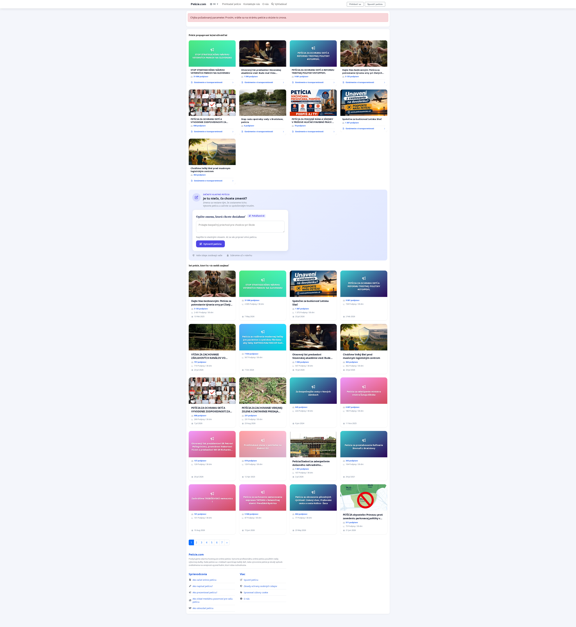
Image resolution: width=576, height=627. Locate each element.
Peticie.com (198, 4)
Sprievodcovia (198, 574)
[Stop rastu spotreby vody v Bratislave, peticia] (262, 112)
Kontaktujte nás (251, 4)
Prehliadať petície (231, 4)
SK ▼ (216, 4)
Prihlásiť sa (355, 4)
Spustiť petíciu (375, 4)
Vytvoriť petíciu (212, 243)
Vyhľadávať (281, 4)
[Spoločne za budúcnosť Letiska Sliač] (363, 110)
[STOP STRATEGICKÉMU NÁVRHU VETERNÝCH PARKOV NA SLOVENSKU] (212, 63)
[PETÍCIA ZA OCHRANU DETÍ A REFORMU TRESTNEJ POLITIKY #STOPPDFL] (313, 63)
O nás (265, 4)
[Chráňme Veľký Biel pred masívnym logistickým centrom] (212, 161)
